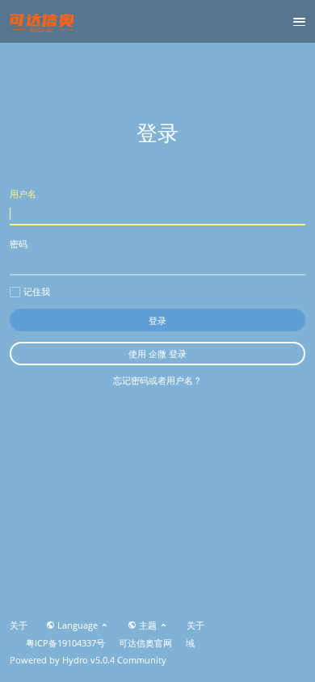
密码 (18, 244)
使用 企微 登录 (157, 353)
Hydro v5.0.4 (88, 660)
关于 (18, 625)
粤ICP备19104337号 (65, 643)
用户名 (23, 193)
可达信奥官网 (145, 643)
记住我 (36, 291)
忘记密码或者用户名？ (157, 380)
